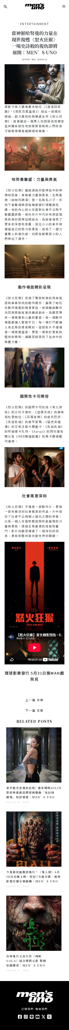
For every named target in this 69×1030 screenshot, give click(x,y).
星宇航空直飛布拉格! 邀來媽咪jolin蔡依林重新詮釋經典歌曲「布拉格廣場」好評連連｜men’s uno (33, 792)
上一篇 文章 (34, 700)
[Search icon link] (5, 7)
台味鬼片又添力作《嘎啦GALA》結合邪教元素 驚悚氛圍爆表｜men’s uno (26, 960)
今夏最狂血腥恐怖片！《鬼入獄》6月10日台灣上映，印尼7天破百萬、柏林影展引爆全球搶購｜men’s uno (33, 876)
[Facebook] (20, 1017)
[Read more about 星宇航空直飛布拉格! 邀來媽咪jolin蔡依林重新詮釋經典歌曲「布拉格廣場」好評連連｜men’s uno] (33, 754)
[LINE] (31, 1017)
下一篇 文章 (34, 710)
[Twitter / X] (43, 1017)
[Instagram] (26, 1017)
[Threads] (49, 1017)
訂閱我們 (28, 1009)
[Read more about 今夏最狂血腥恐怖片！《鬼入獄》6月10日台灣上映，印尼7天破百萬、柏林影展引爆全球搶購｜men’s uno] (33, 839)
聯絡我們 (42, 1009)
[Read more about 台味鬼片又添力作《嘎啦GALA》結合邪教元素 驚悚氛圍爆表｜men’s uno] (33, 923)
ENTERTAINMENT (34, 24)
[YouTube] (37, 1017)
